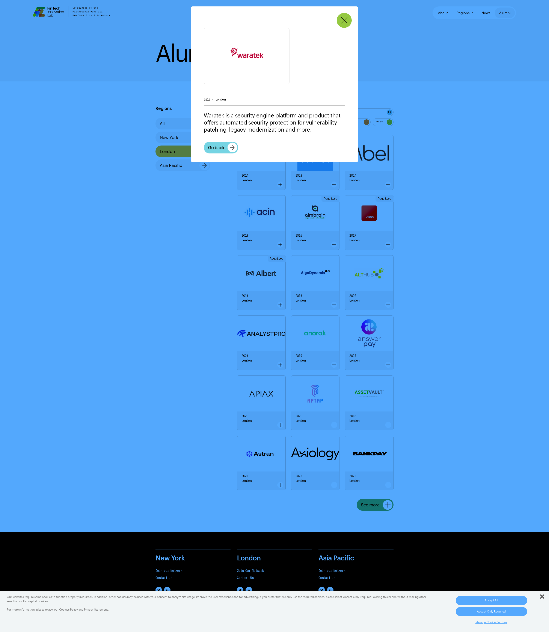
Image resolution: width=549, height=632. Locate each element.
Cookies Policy (68, 609)
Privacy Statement (96, 609)
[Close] (344, 20)
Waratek (214, 115)
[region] (274, 611)
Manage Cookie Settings (491, 622)
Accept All (491, 600)
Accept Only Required (491, 611)
